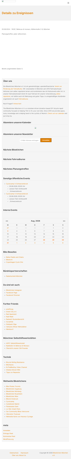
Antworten (17, 104)
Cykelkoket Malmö (12, 404)
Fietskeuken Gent (12, 406)
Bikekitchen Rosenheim (14, 394)
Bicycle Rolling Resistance (15, 362)
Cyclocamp (10, 401)
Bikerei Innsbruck (12, 399)
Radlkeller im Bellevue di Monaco (17, 346)
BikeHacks (9, 365)
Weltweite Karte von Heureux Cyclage (19, 416)
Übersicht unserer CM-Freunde (17, 348)
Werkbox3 (9, 329)
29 (53, 240)
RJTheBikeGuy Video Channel (16, 367)
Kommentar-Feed (9, 436)
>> (64, 221)
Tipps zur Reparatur (13, 372)
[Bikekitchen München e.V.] (9, 2)
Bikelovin (9, 260)
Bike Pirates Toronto (13, 386)
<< (7, 221)
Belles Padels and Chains (15, 257)
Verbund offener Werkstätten (16, 327)
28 (44, 240)
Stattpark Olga (11, 324)
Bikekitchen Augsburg (13, 389)
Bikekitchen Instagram (14, 290)
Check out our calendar (56, 113)
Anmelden (6, 430)
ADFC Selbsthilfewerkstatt (15, 343)
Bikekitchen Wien (12, 396)
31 (8, 243)
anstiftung (9, 309)
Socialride (9, 322)
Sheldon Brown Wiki (13, 370)
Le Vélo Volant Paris (13, 409)
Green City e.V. (11, 312)
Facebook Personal (13, 295)
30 (63, 240)
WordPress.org (8, 439)
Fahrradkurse (23, 99)
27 (8, 228)
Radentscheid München (14, 276)
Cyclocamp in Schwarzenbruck (17, 184)
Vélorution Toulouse (13, 414)
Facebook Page (11, 293)
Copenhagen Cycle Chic (14, 262)
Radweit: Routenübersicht (15, 319)
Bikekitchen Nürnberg (13, 391)
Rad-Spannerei (11, 314)
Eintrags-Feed (8, 433)
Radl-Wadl (9, 317)
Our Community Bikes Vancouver (17, 411)
